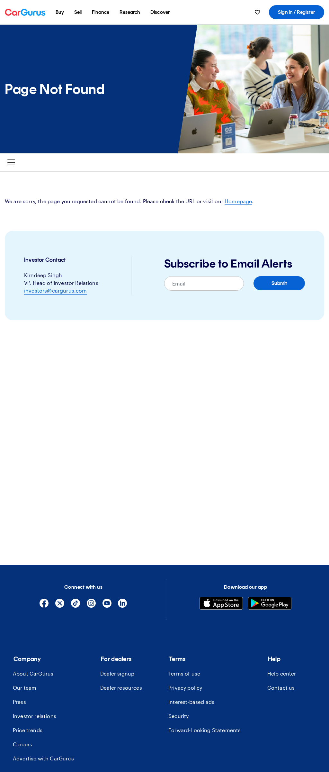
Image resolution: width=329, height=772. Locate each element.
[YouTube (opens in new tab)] (106, 606)
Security (178, 716)
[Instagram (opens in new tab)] (91, 606)
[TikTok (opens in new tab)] (75, 606)
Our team (24, 688)
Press (19, 702)
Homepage (238, 201)
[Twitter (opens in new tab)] (59, 606)
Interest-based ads (191, 702)
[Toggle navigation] (11, 162)
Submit (279, 283)
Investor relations (34, 716)
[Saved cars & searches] (257, 12)
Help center (281, 673)
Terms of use (184, 673)
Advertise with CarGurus (43, 758)
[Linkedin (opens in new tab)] (122, 606)
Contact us (281, 688)
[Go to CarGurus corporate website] (26, 12)
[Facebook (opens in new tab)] (44, 606)
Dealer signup (117, 673)
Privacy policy (185, 688)
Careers (22, 744)
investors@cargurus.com (55, 290)
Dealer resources (121, 688)
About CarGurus (33, 673)
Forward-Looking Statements (204, 730)
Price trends (27, 730)
